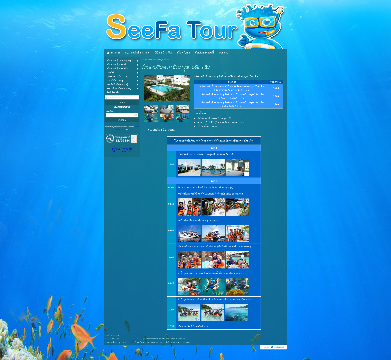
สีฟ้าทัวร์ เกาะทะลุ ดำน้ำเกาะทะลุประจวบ (122, 150)
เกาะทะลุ (144, 59)
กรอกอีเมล (109, 111)
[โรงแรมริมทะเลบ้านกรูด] (167, 87)
